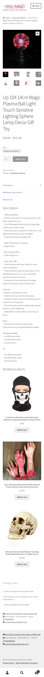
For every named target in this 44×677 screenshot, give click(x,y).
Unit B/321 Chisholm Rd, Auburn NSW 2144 (21, 614)
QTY (4, 147)
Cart (34, 670)
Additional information (12, 192)
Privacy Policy (8, 663)
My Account (7, 673)
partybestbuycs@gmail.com (16, 622)
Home (8, 18)
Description (8, 185)
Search (22, 673)
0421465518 (9, 619)
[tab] (22, 185)
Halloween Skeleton (19, 18)
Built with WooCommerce (27, 663)
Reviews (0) (7, 199)
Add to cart (20, 159)
